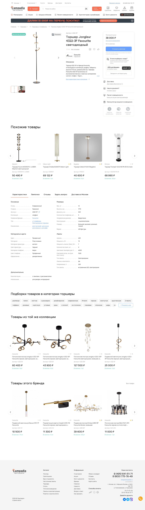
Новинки (77, 484)
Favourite (77, 55)
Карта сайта (93, 481)
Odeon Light (47, 164)
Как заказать (78, 494)
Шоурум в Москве (45, 15)
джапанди (16, 301)
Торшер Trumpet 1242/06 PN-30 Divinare (118, 167)
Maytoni (14, 164)
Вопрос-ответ (78, 491)
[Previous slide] (14, 57)
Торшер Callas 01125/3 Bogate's (85, 167)
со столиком (76, 305)
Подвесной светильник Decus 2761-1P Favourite (25, 424)
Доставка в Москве (79, 194)
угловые (47, 305)
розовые (26, 305)
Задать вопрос (61, 194)
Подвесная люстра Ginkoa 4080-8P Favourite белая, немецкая (86, 424)
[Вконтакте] (124, 500)
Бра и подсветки (48, 479)
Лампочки (35, 194)
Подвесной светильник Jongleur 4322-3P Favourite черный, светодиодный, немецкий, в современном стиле (118, 358)
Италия (84, 301)
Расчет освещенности (65, 15)
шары (108, 305)
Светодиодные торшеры (40, 223)
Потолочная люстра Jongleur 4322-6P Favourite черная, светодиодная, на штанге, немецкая (56, 358)
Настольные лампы (49, 481)
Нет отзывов (75, 49)
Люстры (45, 474)
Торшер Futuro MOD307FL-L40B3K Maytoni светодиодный (24, 168)
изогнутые (104, 301)
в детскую (36, 305)
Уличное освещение (49, 489)
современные (73, 301)
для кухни (45, 226)
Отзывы (91, 476)
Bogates (76, 164)
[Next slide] (58, 57)
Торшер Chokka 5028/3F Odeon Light (56, 167)
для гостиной (36, 226)
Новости (77, 486)
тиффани (15, 305)
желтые (34, 301)
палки (25, 301)
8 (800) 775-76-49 (123, 476)
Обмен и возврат (94, 474)
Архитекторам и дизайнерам (89, 15)
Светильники (47, 476)
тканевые (88, 305)
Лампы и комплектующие (51, 491)
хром (56, 305)
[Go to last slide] (10, 155)
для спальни (36, 228)
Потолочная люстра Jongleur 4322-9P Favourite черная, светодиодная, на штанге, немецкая (25, 358)
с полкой (64, 305)
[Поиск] (43, 9)
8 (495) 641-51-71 (128, 3)
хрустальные (116, 301)
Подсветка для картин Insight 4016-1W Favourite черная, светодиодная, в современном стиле (56, 424)
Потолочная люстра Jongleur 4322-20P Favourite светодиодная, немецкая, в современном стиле (87, 358)
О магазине (78, 474)
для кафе (44, 228)
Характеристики (19, 194)
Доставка (77, 489)
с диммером (45, 301)
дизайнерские (59, 301)
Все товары (130, 383)
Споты (45, 486)
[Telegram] (127, 500)
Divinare (107, 164)
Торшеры (46, 484)
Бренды (76, 481)
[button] (14, 89)
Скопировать (129, 481)
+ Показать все (125, 305)
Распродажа (18, 15)
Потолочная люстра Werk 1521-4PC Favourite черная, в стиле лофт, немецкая (117, 424)
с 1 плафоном (36, 221)
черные (93, 301)
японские (98, 305)
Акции (30, 15)
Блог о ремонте (111, 15)
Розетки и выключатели (51, 494)
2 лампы (128, 301)
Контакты (92, 479)
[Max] (131, 500)
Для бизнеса (128, 15)
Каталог (35, 9)
